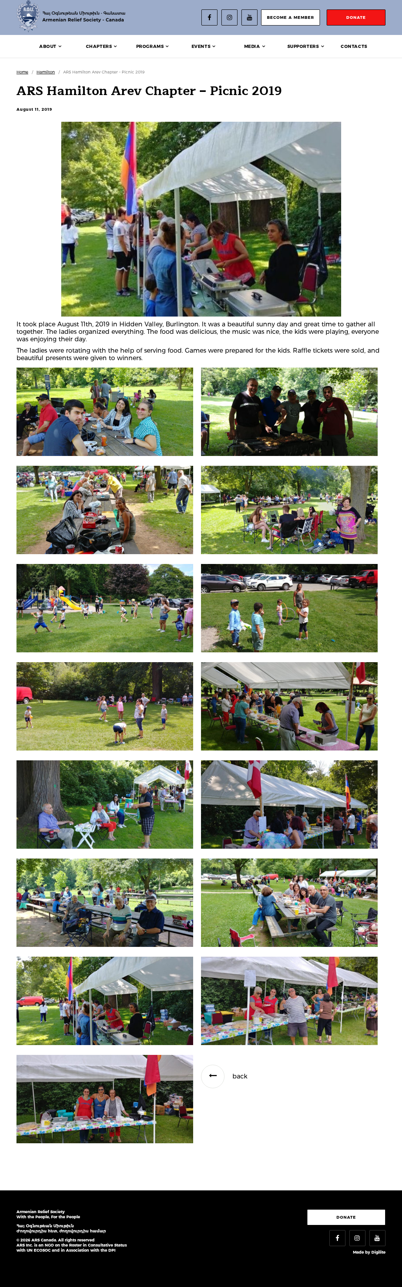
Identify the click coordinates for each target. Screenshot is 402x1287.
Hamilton (46, 72)
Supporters (303, 46)
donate (356, 17)
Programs (150, 46)
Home (22, 72)
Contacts (354, 46)
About (48, 46)
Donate (346, 1217)
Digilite (378, 1252)
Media (252, 46)
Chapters (99, 46)
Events (201, 46)
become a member (290, 17)
